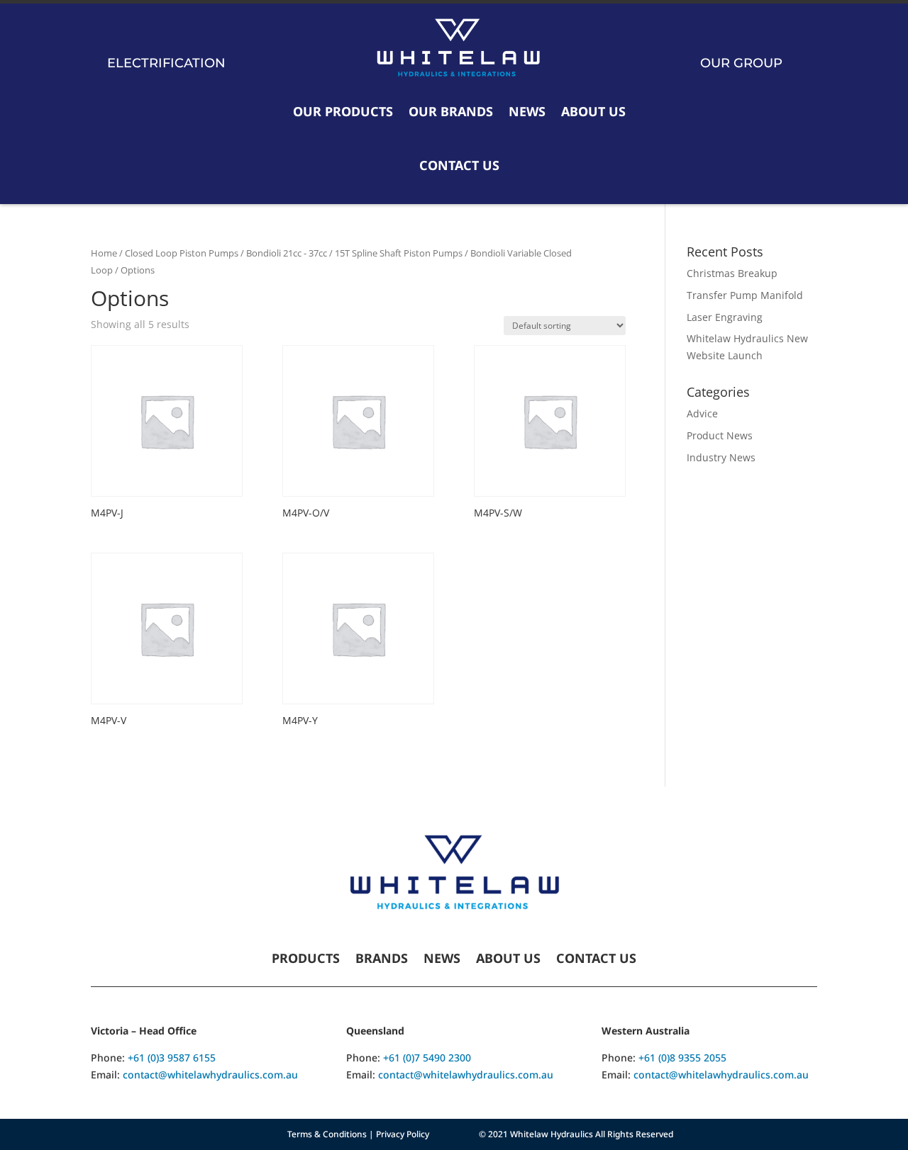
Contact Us (459, 165)
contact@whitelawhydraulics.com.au (210, 1074)
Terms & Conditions (327, 1134)
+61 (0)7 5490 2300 (427, 1057)
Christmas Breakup (732, 273)
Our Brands (451, 111)
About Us (593, 111)
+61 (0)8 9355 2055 (682, 1057)
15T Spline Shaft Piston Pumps (399, 253)
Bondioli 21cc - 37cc (286, 253)
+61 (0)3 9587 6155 (172, 1057)
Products (306, 959)
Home (104, 253)
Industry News (721, 457)
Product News (720, 435)
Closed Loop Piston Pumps (181, 253)
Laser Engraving (725, 317)
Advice (702, 413)
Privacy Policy (402, 1134)
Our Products (343, 111)
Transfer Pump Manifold (745, 295)
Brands (381, 959)
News (527, 111)
